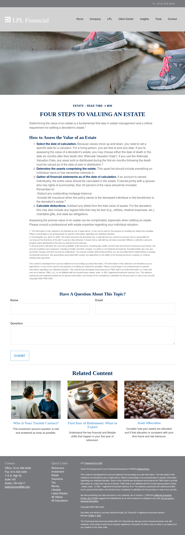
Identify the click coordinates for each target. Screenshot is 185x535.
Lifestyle (56, 489)
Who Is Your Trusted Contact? (36, 423)
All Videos (57, 497)
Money (55, 486)
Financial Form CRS (93, 463)
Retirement (57, 468)
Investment (57, 471)
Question (16, 323)
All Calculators (59, 500)
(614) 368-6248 (166, 3)
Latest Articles (59, 493)
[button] (95, 18)
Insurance (57, 479)
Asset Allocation (149, 423)
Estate (55, 475)
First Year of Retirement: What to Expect (92, 425)
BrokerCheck (143, 468)
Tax (53, 482)
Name (14, 300)
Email (99, 300)
